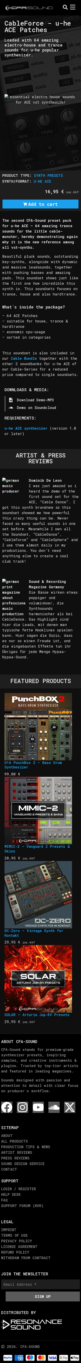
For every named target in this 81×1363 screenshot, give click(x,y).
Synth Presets (48, 175)
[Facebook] (6, 1107)
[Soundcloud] (54, 1107)
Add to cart (43, 204)
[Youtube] (38, 1107)
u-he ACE (42, 181)
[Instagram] (22, 1107)
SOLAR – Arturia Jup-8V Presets (37, 1014)
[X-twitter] (69, 1107)
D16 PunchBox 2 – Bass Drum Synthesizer (33, 765)
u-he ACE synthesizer (25, 428)
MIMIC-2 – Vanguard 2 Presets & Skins (37, 848)
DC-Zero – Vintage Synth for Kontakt (33, 933)
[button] (7, 77)
